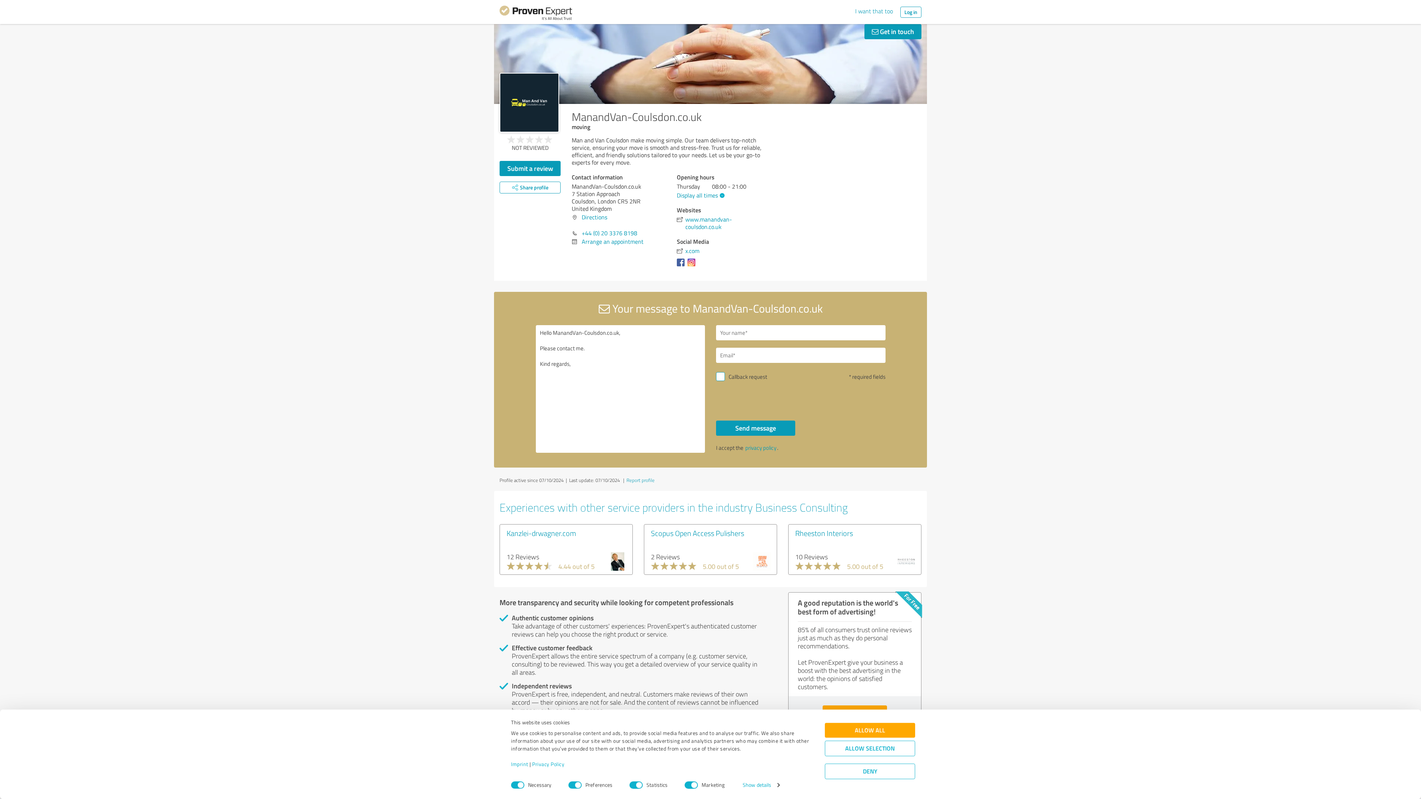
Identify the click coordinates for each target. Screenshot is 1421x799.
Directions (594, 217)
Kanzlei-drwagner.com (541, 533)
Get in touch (896, 31)
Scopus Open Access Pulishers (697, 533)
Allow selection (870, 748)
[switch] (575, 785)
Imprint (519, 764)
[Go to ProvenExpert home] (536, 14)
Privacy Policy (548, 764)
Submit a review (530, 168)
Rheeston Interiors (824, 533)
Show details (757, 785)
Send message (755, 428)
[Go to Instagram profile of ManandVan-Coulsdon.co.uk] (693, 266)
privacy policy (760, 448)
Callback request (748, 377)
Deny (870, 771)
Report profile (640, 480)
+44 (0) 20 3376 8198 (609, 233)
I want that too (874, 11)
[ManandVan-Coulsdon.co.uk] (529, 103)
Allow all (870, 730)
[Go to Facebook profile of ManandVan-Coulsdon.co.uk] (682, 266)
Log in (910, 12)
